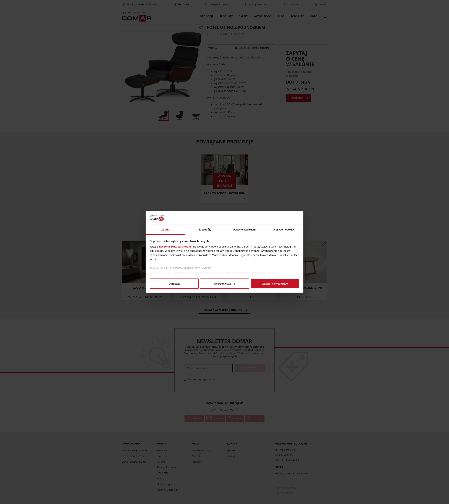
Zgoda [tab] (165, 229)
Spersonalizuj (222, 283)
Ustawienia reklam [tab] (244, 229)
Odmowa (174, 283)
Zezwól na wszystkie (275, 283)
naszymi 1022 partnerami (175, 246)
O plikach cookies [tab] (284, 229)
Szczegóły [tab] (204, 229)
